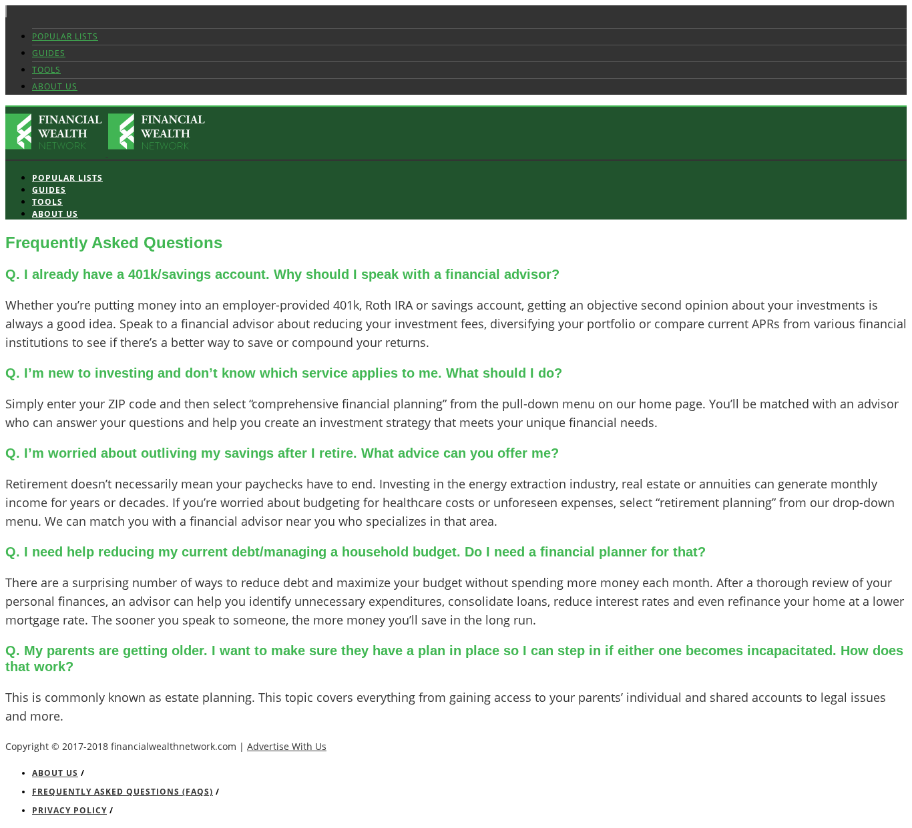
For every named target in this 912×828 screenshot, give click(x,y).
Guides (48, 53)
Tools (46, 69)
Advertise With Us (286, 746)
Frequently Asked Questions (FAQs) (122, 791)
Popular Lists (65, 36)
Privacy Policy (69, 810)
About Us (54, 86)
